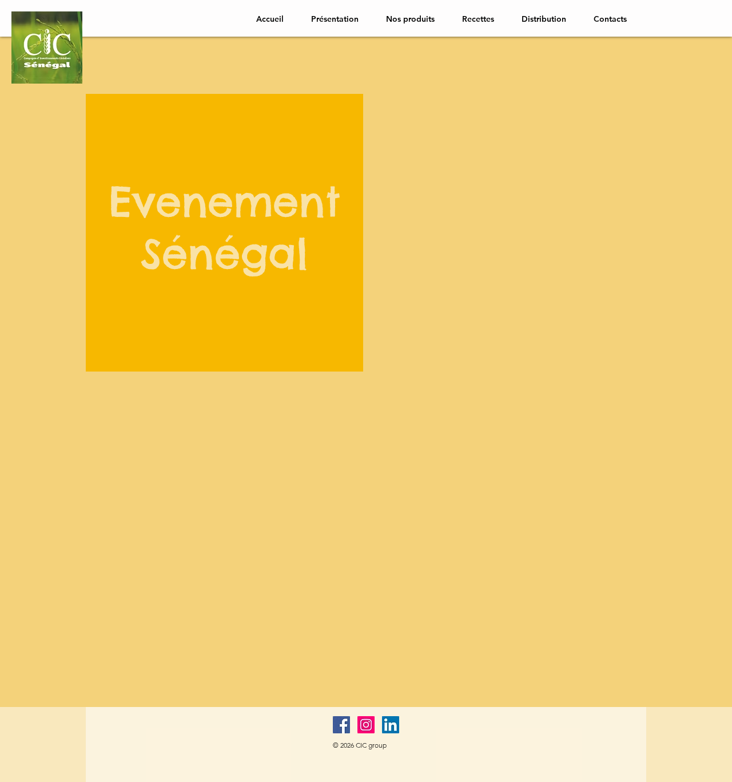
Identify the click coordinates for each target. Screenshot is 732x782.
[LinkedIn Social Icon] (390, 724)
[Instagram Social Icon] (366, 724)
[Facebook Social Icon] (341, 724)
